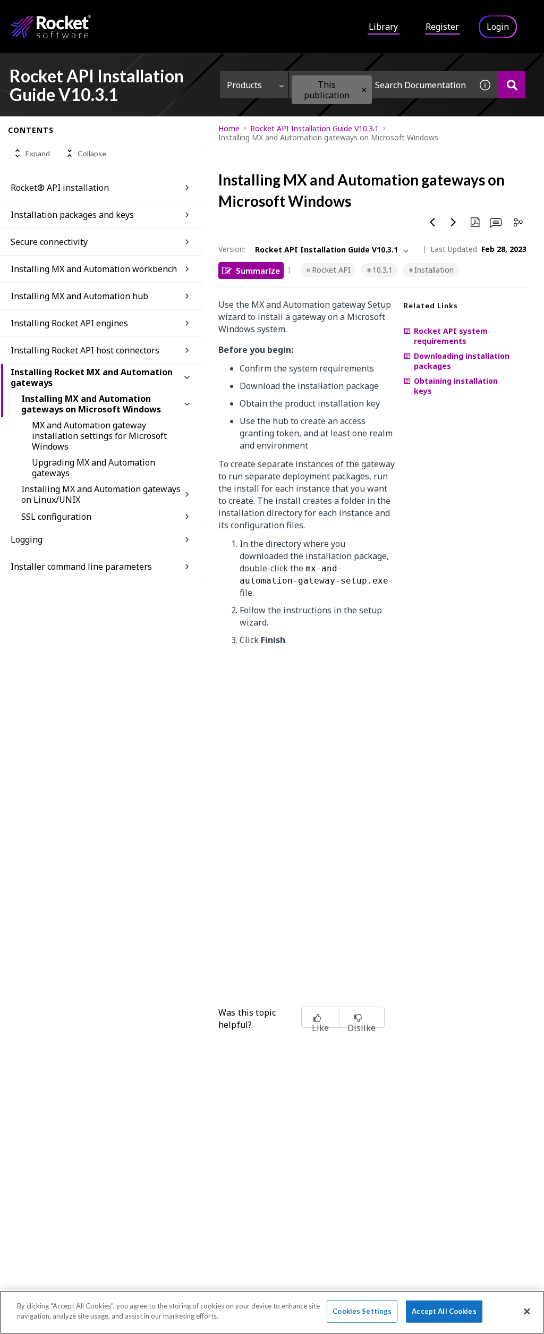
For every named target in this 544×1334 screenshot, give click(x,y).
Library (383, 26)
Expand (38, 153)
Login (498, 26)
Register (442, 26)
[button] (364, 90)
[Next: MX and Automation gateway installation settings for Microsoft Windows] (453, 222)
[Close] (527, 1311)
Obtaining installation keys (456, 386)
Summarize (258, 270)
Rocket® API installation (60, 187)
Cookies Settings (362, 1311)
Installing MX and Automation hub (79, 296)
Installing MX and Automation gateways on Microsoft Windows (91, 404)
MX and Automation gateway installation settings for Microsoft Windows (99, 436)
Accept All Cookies (444, 1311)
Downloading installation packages (461, 361)
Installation (434, 270)
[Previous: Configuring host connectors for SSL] (432, 222)
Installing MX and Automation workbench (94, 269)
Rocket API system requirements (451, 336)
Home (229, 128)
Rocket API (331, 270)
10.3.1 (382, 270)
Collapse (92, 153)
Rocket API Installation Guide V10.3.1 (314, 128)
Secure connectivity (49, 242)
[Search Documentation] (511, 84)
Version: (231, 249)
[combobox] (380, 84)
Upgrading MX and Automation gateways (93, 467)
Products (244, 85)
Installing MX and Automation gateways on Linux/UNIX (101, 494)
